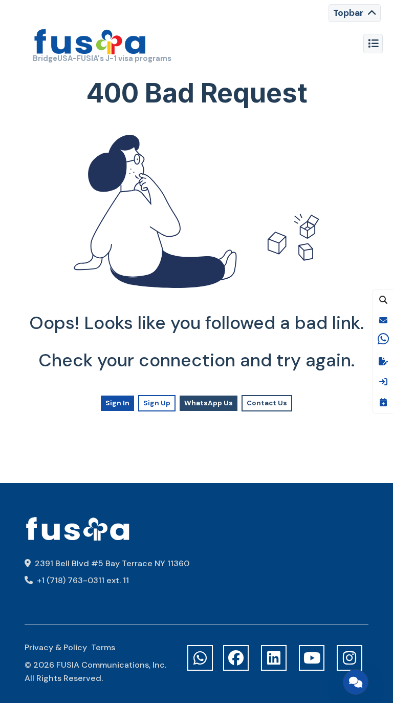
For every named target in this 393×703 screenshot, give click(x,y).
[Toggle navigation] (373, 43)
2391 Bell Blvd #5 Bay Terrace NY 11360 (111, 563)
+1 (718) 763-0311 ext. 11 (82, 580)
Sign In (117, 403)
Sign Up (156, 403)
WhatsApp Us (208, 403)
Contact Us (267, 403)
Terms (103, 647)
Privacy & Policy (56, 647)
